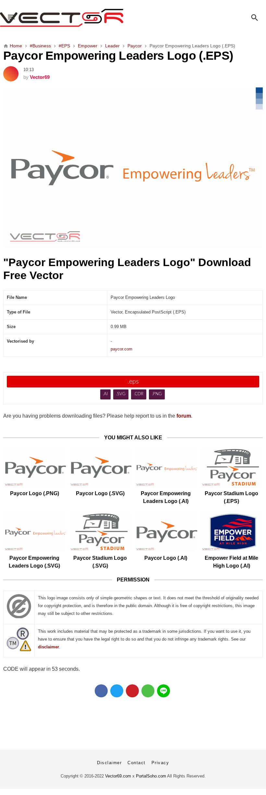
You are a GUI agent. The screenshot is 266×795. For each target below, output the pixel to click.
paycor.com (121, 349)
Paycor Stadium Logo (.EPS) (231, 497)
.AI (105, 394)
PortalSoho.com (151, 776)
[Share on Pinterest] (132, 690)
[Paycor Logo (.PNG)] (34, 467)
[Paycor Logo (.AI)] (166, 532)
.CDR (138, 394)
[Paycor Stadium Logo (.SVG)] (100, 532)
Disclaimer (109, 762)
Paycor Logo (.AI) (165, 558)
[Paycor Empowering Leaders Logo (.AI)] (166, 467)
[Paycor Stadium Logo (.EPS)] (231, 467)
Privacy (160, 762)
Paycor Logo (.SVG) (100, 493)
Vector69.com (118, 776)
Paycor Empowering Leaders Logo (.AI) (166, 497)
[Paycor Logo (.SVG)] (100, 467)
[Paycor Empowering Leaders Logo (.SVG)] (34, 532)
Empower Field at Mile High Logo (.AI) (231, 562)
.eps (133, 381)
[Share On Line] (163, 690)
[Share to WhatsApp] (147, 690)
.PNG (157, 394)
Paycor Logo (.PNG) (34, 493)
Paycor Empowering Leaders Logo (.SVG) (34, 562)
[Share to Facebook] (101, 690)
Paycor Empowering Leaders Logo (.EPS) (118, 55)
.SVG (121, 394)
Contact (136, 762)
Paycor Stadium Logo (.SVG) (100, 562)
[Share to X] (116, 690)
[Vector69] (133, 18)
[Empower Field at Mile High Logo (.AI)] (231, 532)
